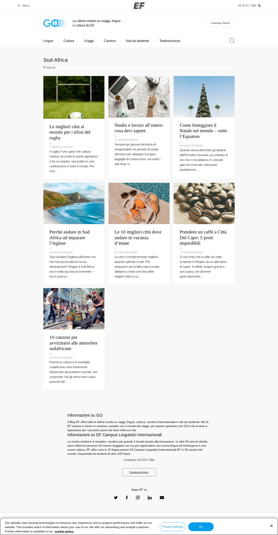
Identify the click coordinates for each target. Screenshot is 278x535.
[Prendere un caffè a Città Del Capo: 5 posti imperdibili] (204, 233)
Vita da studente (137, 41)
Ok (201, 526)
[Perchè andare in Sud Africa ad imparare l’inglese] (73, 233)
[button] (24, 5)
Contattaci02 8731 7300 (139, 459)
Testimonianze (169, 41)
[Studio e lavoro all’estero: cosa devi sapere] (139, 127)
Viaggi (89, 41)
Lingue (48, 41)
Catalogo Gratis (220, 22)
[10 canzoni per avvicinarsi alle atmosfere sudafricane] (73, 338)
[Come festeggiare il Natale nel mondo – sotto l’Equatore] (204, 127)
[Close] (271, 525)
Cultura (68, 41)
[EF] (139, 5)
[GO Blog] (54, 23)
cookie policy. (64, 531)
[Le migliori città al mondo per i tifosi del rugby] (73, 127)
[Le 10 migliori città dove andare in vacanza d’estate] (139, 233)
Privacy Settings (172, 526)
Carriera (110, 41)
